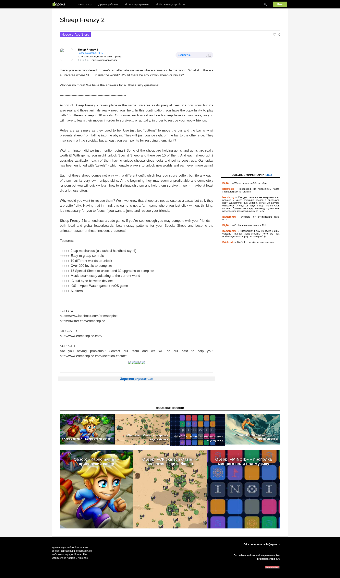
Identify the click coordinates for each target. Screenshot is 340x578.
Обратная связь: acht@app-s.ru (262, 544)
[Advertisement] (250, 106)
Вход (280, 4)
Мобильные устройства (170, 4)
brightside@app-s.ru (268, 559)
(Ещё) (268, 175)
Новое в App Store (75, 34)
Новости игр (84, 4)
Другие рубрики (108, 4)
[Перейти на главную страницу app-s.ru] (59, 4)
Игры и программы (137, 4)
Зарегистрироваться (136, 379)
